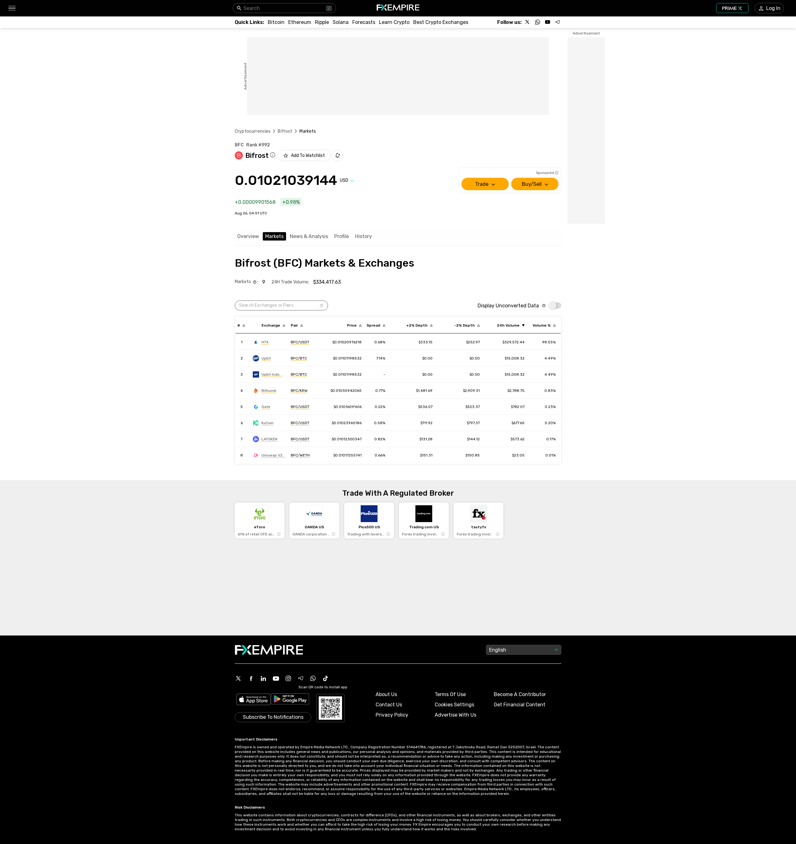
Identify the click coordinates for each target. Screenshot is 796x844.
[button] (11, 8)
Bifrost (285, 131)
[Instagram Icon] (288, 678)
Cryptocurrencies (253, 131)
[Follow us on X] (527, 22)
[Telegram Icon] (300, 678)
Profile (341, 236)
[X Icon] (238, 678)
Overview (248, 236)
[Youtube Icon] (276, 678)
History (363, 236)
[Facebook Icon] (251, 678)
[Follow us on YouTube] (547, 22)
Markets (274, 236)
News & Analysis (309, 236)
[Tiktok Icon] (325, 678)
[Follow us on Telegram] (557, 22)
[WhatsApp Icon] (313, 678)
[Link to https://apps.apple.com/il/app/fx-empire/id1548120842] (253, 700)
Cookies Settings (454, 705)
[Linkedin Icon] (263, 678)
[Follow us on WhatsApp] (537, 22)
